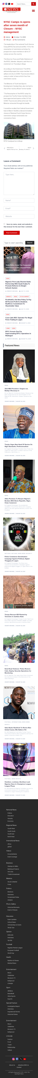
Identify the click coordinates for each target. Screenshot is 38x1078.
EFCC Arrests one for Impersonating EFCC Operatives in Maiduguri (18, 334)
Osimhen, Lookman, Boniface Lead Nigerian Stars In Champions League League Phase (18, 784)
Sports (7, 724)
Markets (8, 296)
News (7, 262)
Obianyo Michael (10, 401)
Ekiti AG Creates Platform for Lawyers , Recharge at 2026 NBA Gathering (17, 267)
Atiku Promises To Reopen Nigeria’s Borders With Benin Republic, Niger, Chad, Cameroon (18, 501)
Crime (8, 328)
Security (29, 553)
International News (19, 722)
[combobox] (23, 4)
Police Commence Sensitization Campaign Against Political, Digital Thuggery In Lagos (17, 559)
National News (16, 553)
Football (8, 722)
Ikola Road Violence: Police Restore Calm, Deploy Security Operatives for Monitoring (18, 671)
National (8, 553)
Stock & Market (24, 296)
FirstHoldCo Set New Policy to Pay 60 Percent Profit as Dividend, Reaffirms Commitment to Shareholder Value (18, 303)
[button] (33, 10)
